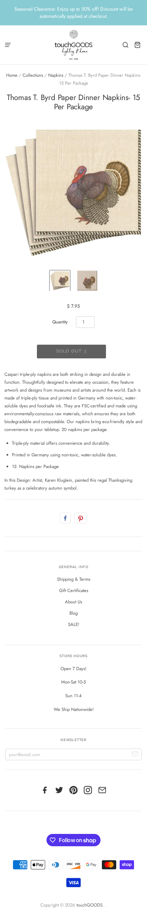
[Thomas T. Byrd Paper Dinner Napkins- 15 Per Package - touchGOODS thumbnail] (60, 280)
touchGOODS (90, 905)
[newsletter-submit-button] (135, 754)
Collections (33, 75)
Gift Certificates (73, 590)
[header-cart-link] (138, 44)
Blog (73, 613)
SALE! (73, 624)
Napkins (55, 75)
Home (11, 75)
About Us (73, 602)
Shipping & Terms (73, 579)
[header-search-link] (126, 44)
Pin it (80, 518)
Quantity (60, 322)
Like (65, 518)
